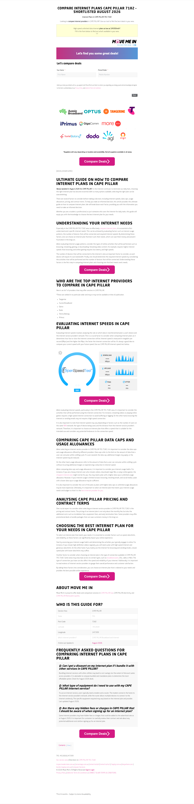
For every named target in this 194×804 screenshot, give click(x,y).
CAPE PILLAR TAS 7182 (87, 760)
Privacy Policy (79, 88)
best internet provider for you (92, 491)
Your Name (60, 70)
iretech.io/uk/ (94, 764)
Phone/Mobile (102, 70)
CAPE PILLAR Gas (107, 593)
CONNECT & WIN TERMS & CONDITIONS (102, 773)
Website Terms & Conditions (93, 88)
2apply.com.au (116, 764)
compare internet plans (108, 228)
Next (134, 95)
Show (68, 745)
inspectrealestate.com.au (65, 764)
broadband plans (113, 558)
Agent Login (90, 770)
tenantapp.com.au (82, 764)
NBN (65, 426)
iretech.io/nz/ (105, 764)
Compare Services (78, 767)
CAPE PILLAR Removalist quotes (68, 596)
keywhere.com (127, 764)
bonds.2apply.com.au (63, 767)
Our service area (62, 760)
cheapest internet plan (64, 475)
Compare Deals (95, 161)
